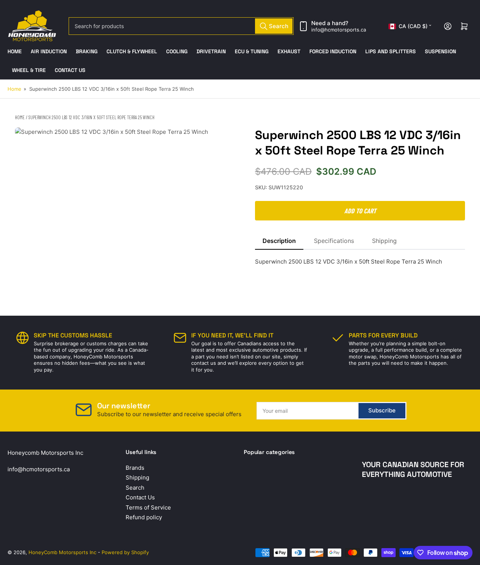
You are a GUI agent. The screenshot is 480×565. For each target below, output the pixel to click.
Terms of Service (148, 507)
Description (279, 240)
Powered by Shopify (125, 552)
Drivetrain (211, 51)
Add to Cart (360, 211)
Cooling (177, 51)
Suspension (440, 51)
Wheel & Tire (29, 70)
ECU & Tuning (251, 51)
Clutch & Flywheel (131, 51)
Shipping (384, 240)
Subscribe (382, 410)
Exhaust (289, 51)
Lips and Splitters (390, 51)
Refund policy (144, 517)
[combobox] (181, 26)
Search (135, 487)
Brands (135, 467)
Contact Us (70, 70)
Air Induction (49, 51)
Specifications (334, 240)
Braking (87, 51)
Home (15, 51)
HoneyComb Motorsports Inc (62, 552)
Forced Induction (332, 51)
